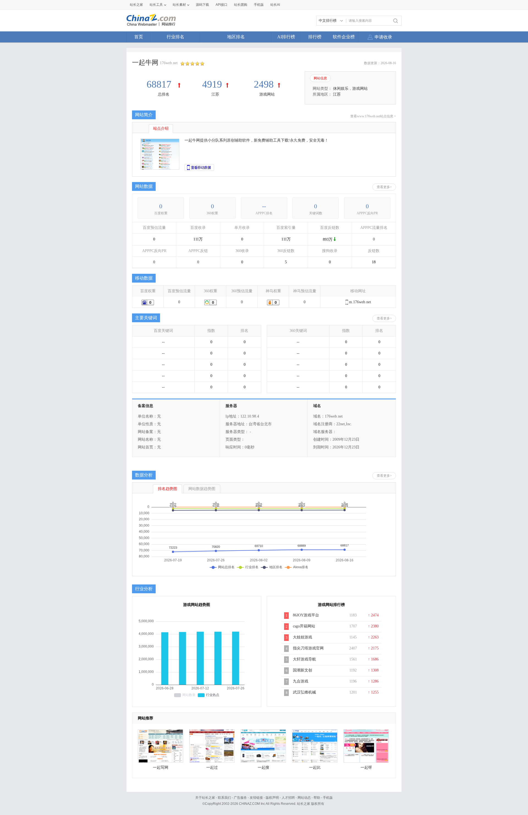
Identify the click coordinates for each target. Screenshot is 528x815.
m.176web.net (360, 302)
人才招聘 (288, 798)
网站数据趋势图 (201, 489)
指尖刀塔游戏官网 (308, 648)
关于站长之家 (205, 798)
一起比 (315, 767)
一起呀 (366, 767)
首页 (138, 36)
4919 (212, 84)
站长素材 (179, 5)
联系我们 (224, 798)
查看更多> (384, 187)
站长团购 (240, 5)
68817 (160, 84)
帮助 (317, 798)
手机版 (328, 798)
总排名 (163, 94)
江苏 (215, 94)
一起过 (212, 767)
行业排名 (175, 36)
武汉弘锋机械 (304, 692)
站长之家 (136, 5)
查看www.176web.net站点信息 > (373, 116)
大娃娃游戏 (302, 637)
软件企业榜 (344, 36)
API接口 (221, 5)
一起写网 (160, 767)
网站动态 (304, 798)
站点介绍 (161, 128)
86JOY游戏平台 (306, 615)
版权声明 (272, 798)
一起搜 (263, 767)
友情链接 (256, 798)
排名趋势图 (167, 489)
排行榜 (314, 36)
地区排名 (236, 36)
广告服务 (240, 798)
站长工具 (156, 5)
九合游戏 (300, 681)
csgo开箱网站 (304, 626)
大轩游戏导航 (304, 659)
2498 (264, 84)
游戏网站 (267, 94)
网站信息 (320, 78)
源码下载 (202, 5)
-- (264, 206)
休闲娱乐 (340, 88)
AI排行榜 (286, 36)
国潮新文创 (302, 670)
